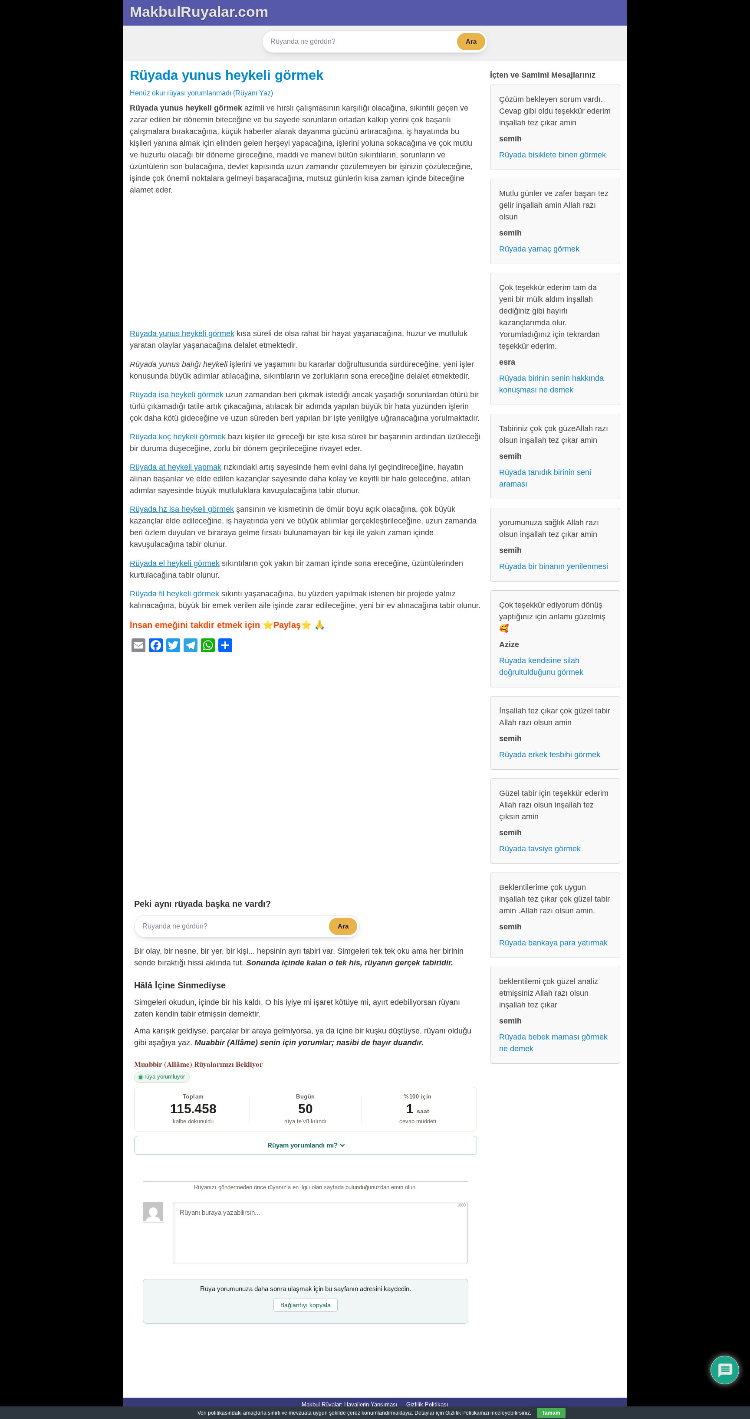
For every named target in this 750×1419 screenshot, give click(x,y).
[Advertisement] (305, 263)
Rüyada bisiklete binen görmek (552, 154)
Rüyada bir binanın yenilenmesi (553, 566)
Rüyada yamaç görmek (539, 249)
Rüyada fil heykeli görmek (174, 593)
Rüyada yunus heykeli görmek (226, 75)
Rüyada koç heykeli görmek (178, 436)
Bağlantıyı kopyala (305, 1304)
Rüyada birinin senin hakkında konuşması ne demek (551, 384)
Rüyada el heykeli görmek (175, 563)
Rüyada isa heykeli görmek (177, 394)
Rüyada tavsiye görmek (540, 848)
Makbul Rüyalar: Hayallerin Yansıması (350, 1404)
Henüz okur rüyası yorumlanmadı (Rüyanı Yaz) (201, 93)
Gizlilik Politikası (427, 1404)
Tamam (551, 1413)
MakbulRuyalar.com (199, 11)
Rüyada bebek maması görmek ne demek (553, 1043)
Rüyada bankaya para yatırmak (553, 942)
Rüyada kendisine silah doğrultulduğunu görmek (541, 666)
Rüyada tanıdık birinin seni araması (545, 478)
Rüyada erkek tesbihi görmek (549, 754)
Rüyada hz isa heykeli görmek (182, 509)
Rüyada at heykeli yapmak (175, 467)
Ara (471, 41)
